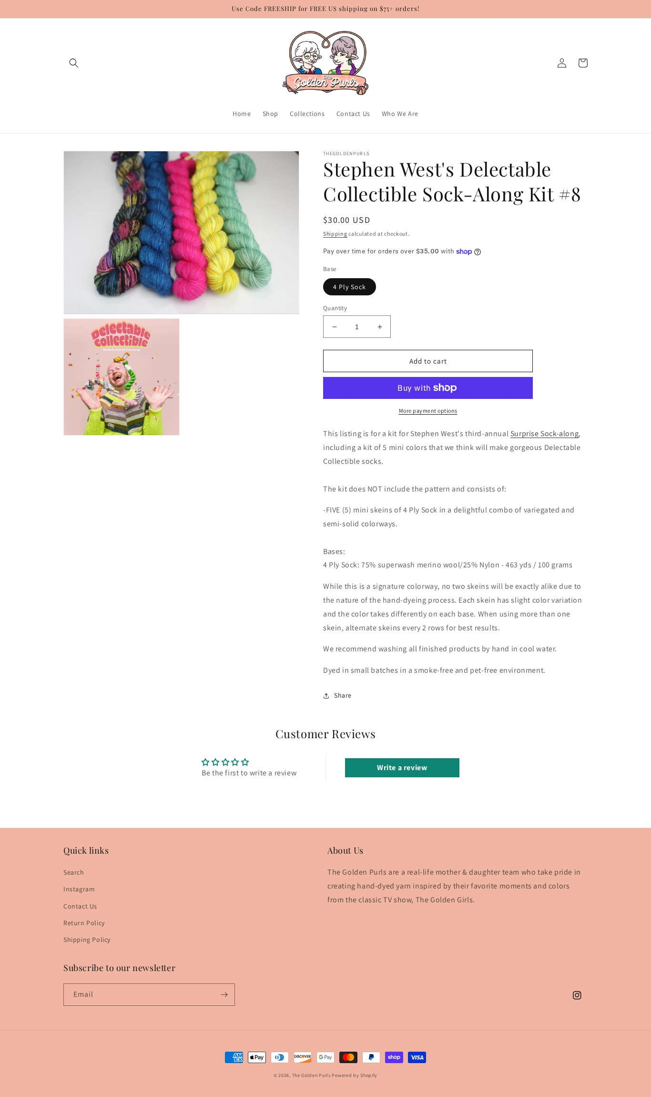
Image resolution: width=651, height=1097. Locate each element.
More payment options (428, 410)
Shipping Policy (87, 939)
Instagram (79, 889)
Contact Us (80, 906)
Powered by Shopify (354, 1075)
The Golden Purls (311, 1075)
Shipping (335, 233)
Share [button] (343, 695)
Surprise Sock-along (544, 433)
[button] (73, 62)
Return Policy (84, 923)
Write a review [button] (402, 768)
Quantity (335, 308)
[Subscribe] (224, 994)
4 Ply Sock (349, 286)
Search (73, 872)
